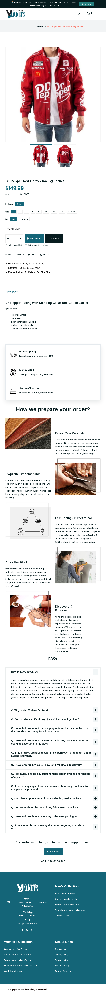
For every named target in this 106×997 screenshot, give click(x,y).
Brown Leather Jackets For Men (70, 910)
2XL (46, 211)
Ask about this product (38, 245)
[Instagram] (32, 930)
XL (39, 211)
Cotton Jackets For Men (66, 899)
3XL (54, 211)
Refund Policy (61, 960)
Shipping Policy (62, 965)
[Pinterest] (27, 930)
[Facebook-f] (22, 930)
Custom (71, 211)
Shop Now (86, 4)
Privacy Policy (61, 954)
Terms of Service (63, 971)
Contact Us (53, 851)
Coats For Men (62, 915)
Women (24, 219)
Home (40, 26)
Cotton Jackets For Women (17, 954)
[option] (53, 94)
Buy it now (54, 238)
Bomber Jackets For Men (67, 904)
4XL (61, 211)
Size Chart (15, 229)
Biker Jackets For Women (16, 949)
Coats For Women (13, 971)
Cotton (20, 204)
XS (14, 211)
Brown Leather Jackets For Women (21, 965)
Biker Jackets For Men (65, 893)
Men (14, 219)
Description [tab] (11, 291)
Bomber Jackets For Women (17, 960)
